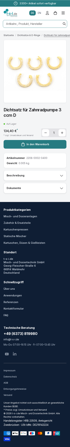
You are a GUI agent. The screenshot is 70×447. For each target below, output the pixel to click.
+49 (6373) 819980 (21, 334)
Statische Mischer (15, 236)
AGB (6, 382)
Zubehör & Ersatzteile (17, 222)
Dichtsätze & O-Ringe (28, 35)
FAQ (6, 315)
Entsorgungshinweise (15, 389)
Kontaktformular (14, 308)
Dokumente (14, 188)
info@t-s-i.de (11, 339)
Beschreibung (15, 175)
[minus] (45, 132)
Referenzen (11, 302)
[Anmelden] (47, 13)
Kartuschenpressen (16, 229)
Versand (8, 395)
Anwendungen (13, 295)
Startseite (9, 35)
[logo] (10, 13)
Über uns (9, 288)
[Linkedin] (14, 354)
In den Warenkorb (38, 144)
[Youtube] (7, 354)
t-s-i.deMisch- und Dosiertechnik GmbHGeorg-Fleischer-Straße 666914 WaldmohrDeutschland (24, 265)
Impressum (9, 370)
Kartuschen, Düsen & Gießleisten (24, 242)
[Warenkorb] (55, 13)
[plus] (62, 132)
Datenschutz (10, 376)
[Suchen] (64, 24)
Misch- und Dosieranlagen (20, 216)
